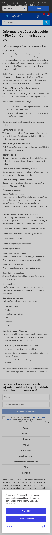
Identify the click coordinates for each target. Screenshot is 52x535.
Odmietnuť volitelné (26, 519)
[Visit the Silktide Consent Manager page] (43, 526)
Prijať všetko (26, 511)
